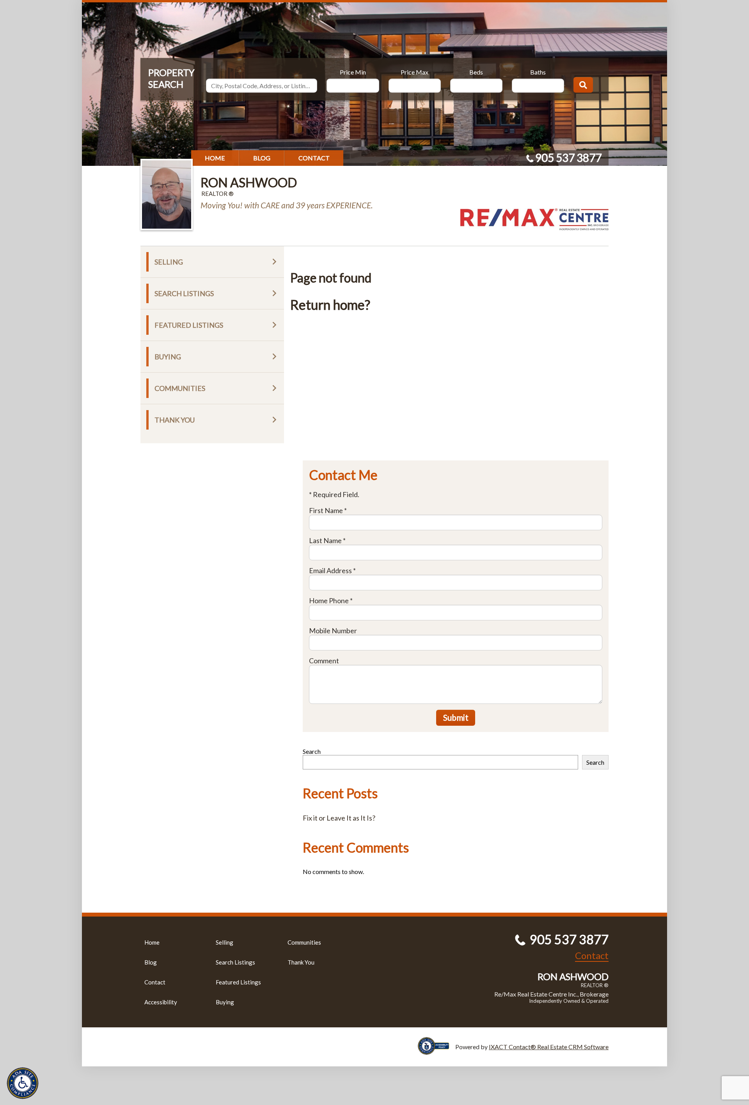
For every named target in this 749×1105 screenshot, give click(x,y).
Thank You (174, 420)
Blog (261, 158)
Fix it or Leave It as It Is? (339, 818)
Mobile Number (333, 630)
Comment (324, 660)
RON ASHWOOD (249, 182)
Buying (167, 356)
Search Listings (184, 293)
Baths (538, 71)
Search (312, 751)
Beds (476, 71)
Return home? (330, 305)
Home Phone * (331, 600)
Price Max (414, 71)
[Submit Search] (583, 84)
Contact (314, 158)
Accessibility (160, 1002)
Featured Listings (188, 325)
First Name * (328, 510)
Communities (179, 388)
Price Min (353, 71)
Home (215, 158)
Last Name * (327, 540)
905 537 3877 (568, 157)
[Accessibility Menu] (23, 1083)
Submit (456, 717)
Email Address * (332, 570)
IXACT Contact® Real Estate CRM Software (549, 1046)
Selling (168, 262)
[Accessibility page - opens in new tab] (436, 1051)
